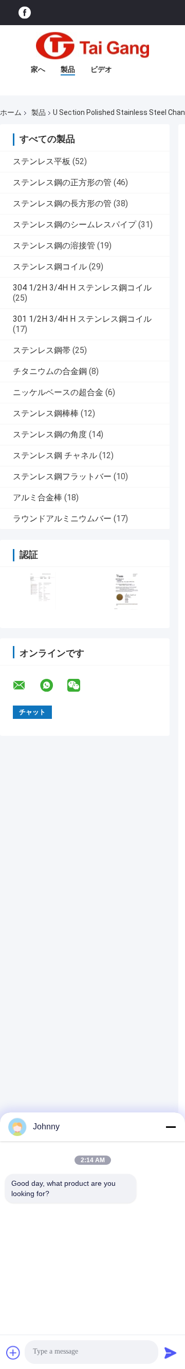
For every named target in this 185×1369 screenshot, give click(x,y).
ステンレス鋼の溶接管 (54, 245)
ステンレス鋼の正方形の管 (62, 182)
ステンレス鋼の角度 (50, 434)
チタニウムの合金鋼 (50, 371)
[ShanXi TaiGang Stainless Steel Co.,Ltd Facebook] (24, 12)
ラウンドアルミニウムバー (62, 518)
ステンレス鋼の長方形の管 (62, 203)
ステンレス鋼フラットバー (62, 476)
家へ (38, 69)
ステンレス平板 (41, 161)
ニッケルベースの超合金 (58, 392)
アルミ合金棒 (37, 497)
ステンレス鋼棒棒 (46, 413)
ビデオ (101, 69)
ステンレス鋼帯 (41, 350)
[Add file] (13, 1352)
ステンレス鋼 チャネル (55, 455)
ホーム (11, 112)
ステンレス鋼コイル (50, 266)
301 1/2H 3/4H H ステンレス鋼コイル (82, 319)
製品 (68, 69)
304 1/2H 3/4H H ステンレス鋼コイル (82, 287)
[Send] (170, 1352)
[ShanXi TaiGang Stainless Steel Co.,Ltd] (92, 45)
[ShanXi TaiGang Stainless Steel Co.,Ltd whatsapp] (53, 685)
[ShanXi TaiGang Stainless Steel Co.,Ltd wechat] (80, 685)
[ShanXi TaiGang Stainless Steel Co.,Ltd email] (26, 685)
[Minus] (170, 1127)
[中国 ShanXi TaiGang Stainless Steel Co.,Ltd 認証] (42, 591)
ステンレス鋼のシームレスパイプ (74, 224)
